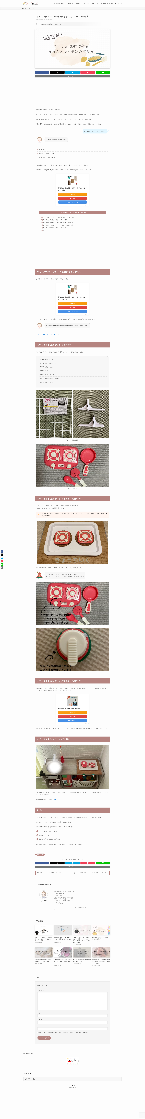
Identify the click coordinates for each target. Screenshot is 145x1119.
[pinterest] (74, 1085)
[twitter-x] (59, 903)
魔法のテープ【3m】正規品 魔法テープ (69, 708)
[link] (56, 903)
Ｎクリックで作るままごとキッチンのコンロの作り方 (58, 222)
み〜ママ (44, 901)
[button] (42, 72)
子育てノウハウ (40, 854)
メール (39, 1019)
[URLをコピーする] (2, 567)
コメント (40, 991)
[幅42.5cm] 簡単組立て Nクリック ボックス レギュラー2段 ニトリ (72, 189)
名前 (39, 1013)
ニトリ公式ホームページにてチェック (48, 334)
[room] (72, 1085)
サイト (39, 1026)
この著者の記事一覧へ (81, 907)
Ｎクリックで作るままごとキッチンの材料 (55, 220)
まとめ (45, 230)
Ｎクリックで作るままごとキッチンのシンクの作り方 (58, 225)
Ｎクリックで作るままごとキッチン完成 (54, 228)
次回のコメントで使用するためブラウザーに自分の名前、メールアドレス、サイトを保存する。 (64, 1032)
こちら (54, 799)
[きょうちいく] (30, 3)
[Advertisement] (72, 92)
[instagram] (61, 903)
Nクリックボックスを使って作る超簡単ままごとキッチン (59, 217)
